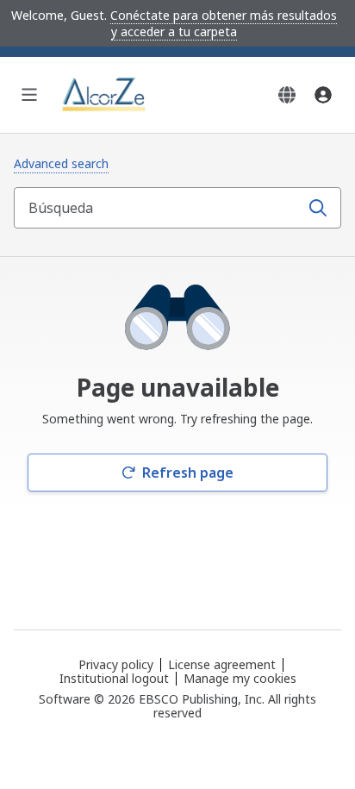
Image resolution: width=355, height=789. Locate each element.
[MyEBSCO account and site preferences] (323, 95)
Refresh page (188, 472)
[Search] (317, 207)
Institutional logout (114, 678)
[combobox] (159, 207)
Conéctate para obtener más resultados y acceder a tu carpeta (223, 23)
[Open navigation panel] (29, 94)
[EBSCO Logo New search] (105, 95)
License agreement (222, 664)
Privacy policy (115, 664)
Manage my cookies (240, 679)
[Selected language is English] (287, 95)
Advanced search (61, 163)
